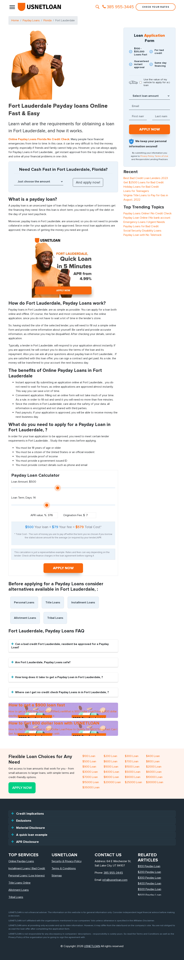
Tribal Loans (55, 618)
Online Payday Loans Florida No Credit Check (39, 139)
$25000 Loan (133, 782)
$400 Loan (153, 756)
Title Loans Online (19, 883)
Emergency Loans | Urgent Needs (144, 222)
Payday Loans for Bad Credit (141, 226)
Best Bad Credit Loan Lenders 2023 (145, 178)
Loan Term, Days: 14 (23, 497)
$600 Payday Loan (149, 895)
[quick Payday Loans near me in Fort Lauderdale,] (63, 266)
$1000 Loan (111, 766)
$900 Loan (89, 766)
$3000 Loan (90, 772)
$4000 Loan (111, 772)
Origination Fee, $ (74, 515)
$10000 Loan (154, 777)
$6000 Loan (154, 772)
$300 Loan (131, 756)
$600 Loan (110, 761)
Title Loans (52, 602)
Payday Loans (31, 20)
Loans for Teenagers (136, 191)
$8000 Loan (111, 777)
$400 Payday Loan (149, 883)
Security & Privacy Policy (67, 861)
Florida (47, 20)
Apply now (63, 568)
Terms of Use (161, 156)
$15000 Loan (90, 782)
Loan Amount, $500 (23, 481)
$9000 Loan (132, 777)
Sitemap (57, 875)
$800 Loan (153, 761)
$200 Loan (110, 756)
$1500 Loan (132, 766)
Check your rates (155, 7)
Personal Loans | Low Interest (26, 875)
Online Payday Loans (21, 861)
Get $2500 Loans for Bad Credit (143, 182)
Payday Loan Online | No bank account (146, 218)
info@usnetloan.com (114, 880)
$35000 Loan (91, 787)
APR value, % (39, 515)
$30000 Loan (154, 782)
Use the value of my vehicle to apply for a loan (156, 82)
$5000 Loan (132, 772)
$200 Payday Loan (149, 872)
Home (15, 20)
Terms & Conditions (64, 868)
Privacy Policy (147, 156)
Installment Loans (83, 602)
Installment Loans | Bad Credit (26, 868)
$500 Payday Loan (149, 889)
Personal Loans (24, 602)
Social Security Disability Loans (142, 230)
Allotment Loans (25, 618)
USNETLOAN (92, 946)
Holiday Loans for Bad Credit (141, 187)
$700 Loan (131, 761)
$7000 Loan (90, 777)
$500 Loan (89, 761)
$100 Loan (88, 756)
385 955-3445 (113, 873)
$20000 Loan (112, 782)
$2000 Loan (153, 766)
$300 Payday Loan (149, 878)
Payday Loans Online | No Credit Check (147, 213)
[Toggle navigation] (12, 7)
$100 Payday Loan (149, 866)
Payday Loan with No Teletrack (142, 235)
